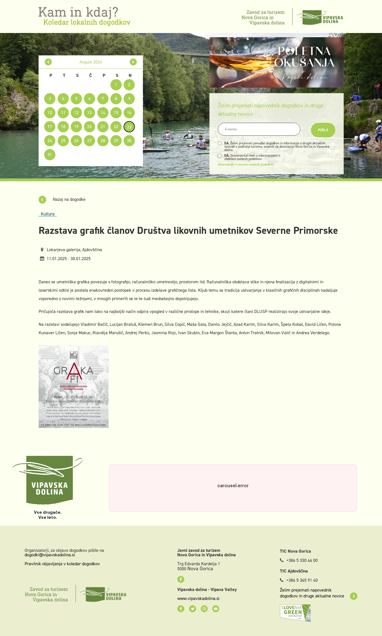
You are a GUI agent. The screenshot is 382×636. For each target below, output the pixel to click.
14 (103, 113)
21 (103, 126)
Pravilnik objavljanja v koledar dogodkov (62, 564)
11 (63, 113)
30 (129, 140)
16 (129, 113)
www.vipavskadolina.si (198, 598)
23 (129, 127)
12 (76, 113)
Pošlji (323, 130)
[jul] (48, 61)
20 (89, 126)
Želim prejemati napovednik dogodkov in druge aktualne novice (312, 593)
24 (50, 140)
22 (116, 126)
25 (63, 140)
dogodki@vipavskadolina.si (50, 555)
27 (89, 140)
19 (76, 126)
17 (50, 126)
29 (116, 140)
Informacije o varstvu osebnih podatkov (246, 164)
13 (89, 113)
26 (76, 140)
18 (63, 126)
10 (50, 113)
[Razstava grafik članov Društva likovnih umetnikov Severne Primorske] (74, 386)
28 (103, 140)
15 (116, 113)
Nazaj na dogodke (69, 199)
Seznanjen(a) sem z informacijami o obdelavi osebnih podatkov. (252, 157)
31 (50, 154)
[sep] (133, 61)
